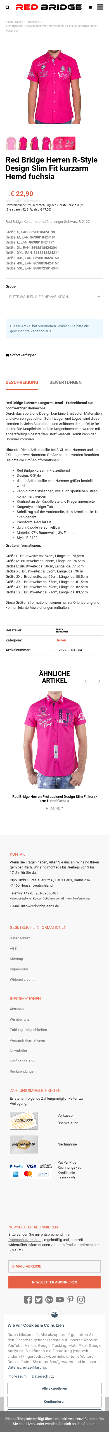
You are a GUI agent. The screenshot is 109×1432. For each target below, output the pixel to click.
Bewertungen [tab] (65, 382)
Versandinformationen (27, 1040)
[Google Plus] (49, 1299)
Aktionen (17, 1009)
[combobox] (54, 297)
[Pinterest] (70, 1299)
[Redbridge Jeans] (49, 7)
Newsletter (18, 1051)
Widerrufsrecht (22, 979)
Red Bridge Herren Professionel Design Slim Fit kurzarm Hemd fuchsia (54, 798)
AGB (13, 948)
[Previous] (85, 681)
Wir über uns (20, 1019)
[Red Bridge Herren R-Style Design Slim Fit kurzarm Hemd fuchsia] (54, 87)
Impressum (19, 969)
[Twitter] (38, 1299)
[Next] (99, 681)
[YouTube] (60, 1299)
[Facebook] (28, 1299)
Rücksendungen (22, 1071)
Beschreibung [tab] (22, 382)
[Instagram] (81, 1299)
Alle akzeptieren (54, 1388)
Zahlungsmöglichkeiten (28, 1030)
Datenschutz (20, 938)
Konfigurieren (54, 1402)
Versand (35, 200)
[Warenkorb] (90, 7)
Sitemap (16, 959)
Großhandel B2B (22, 1061)
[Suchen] (9, 7)
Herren (60, 640)
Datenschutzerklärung (25, 1240)
